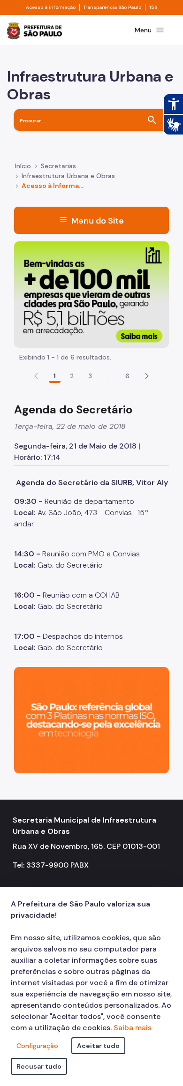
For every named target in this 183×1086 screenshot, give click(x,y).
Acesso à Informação (53, 185)
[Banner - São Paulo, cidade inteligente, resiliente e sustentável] (91, 719)
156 (153, 7)
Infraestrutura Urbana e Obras (68, 176)
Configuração (37, 1045)
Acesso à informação (51, 7)
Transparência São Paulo (112, 7)
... (109, 376)
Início (23, 166)
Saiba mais (133, 1028)
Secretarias (58, 166)
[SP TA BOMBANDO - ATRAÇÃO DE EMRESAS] (91, 294)
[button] (146, 375)
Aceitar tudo (98, 1045)
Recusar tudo (38, 1066)
